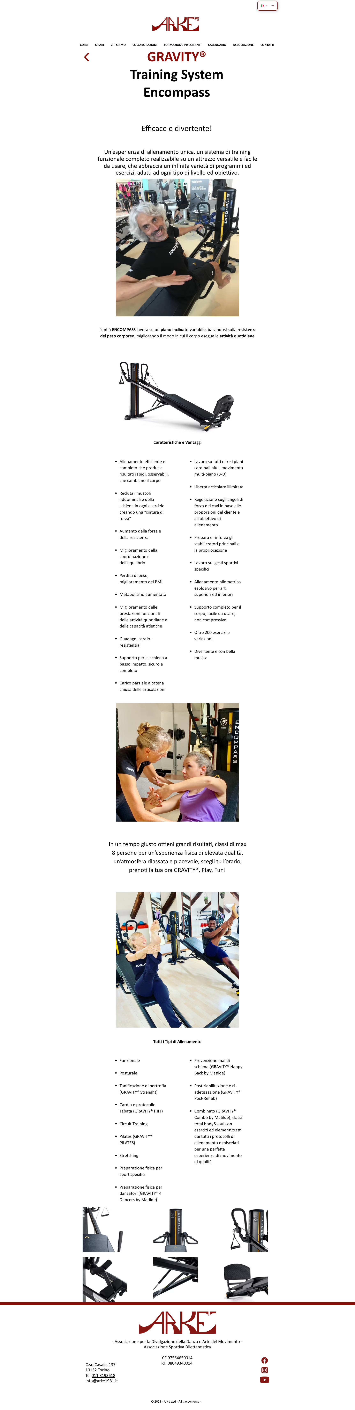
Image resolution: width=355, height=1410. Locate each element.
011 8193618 (103, 1375)
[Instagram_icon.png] (264, 1370)
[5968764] (264, 1360)
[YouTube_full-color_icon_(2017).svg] (264, 1380)
